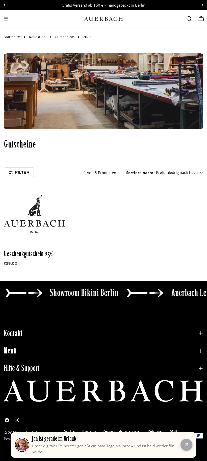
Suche (69, 431)
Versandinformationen (122, 431)
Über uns (88, 431)
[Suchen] (189, 19)
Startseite (12, 37)
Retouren (156, 431)
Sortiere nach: (139, 172)
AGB (173, 431)
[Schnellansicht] (58, 194)
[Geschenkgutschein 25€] (34, 214)
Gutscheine (64, 37)
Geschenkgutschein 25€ (28, 254)
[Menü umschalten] (6, 19)
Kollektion (37, 37)
